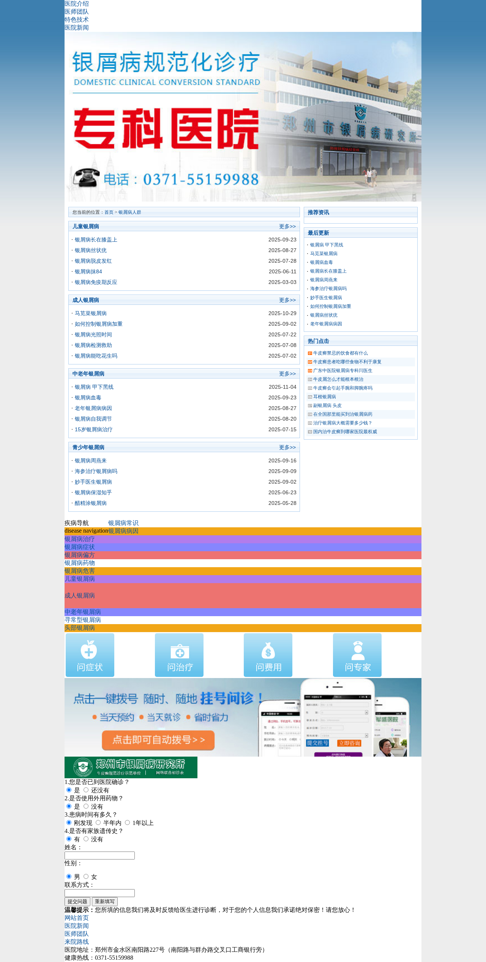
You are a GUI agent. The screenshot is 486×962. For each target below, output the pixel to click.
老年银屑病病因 (93, 408)
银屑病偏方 (80, 555)
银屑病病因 (123, 531)
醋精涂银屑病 (91, 503)
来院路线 (77, 941)
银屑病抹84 (88, 271)
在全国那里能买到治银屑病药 (342, 414)
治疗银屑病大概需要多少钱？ (342, 423)
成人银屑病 (80, 595)
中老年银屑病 (83, 612)
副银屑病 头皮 (327, 405)
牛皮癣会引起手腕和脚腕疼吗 (342, 388)
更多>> (287, 226)
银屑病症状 (80, 547)
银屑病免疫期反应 (96, 282)
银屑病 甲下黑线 (94, 387)
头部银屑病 (80, 628)
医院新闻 (77, 27)
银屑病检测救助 (93, 345)
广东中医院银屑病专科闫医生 (342, 370)
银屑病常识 (123, 523)
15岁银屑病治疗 (94, 429)
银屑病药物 (80, 563)
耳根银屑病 (324, 396)
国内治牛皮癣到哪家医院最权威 (345, 431)
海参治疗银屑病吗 (96, 471)
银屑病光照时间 (93, 334)
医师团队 (77, 11)
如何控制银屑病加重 (99, 324)
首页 (109, 212)
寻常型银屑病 (83, 620)
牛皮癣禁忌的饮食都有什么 (340, 353)
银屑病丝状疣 (91, 250)
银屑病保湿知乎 (93, 492)
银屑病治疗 (80, 539)
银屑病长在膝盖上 (96, 240)
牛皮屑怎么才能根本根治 (338, 379)
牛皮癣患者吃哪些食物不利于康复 (347, 361)
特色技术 (77, 19)
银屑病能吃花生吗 (96, 356)
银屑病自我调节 (93, 419)
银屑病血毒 (88, 397)
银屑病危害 (80, 571)
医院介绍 (77, 3)
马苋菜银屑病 (91, 313)
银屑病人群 (129, 212)
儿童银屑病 (80, 579)
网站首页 (77, 918)
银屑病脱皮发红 (93, 261)
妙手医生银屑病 (93, 482)
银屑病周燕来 (91, 460)
